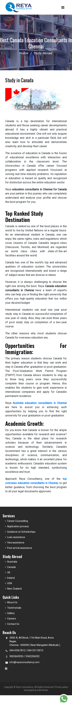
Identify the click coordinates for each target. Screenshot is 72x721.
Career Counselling (17, 521)
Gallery (11, 613)
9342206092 (32, 656)
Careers (11, 618)
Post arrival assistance (19, 548)
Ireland (11, 577)
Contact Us (13, 624)
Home (24, 53)
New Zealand (14, 588)
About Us (12, 602)
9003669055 (16, 656)
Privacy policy (61, 687)
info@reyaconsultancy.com (24, 662)
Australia (12, 561)
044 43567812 (17, 650)
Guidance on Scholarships (21, 531)
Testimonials (14, 607)
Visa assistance (15, 542)
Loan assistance (16, 537)
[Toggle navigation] (63, 7)
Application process (18, 526)
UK (8, 572)
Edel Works (42, 690)
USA (9, 583)
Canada (11, 567)
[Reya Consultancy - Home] (18, 7)
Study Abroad (43, 53)
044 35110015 (35, 650)
